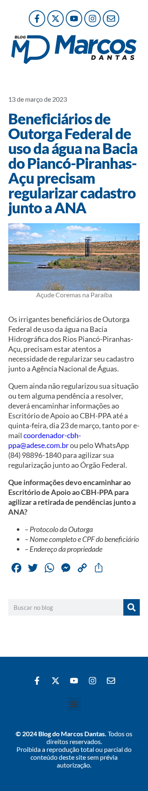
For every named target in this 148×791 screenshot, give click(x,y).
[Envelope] (111, 18)
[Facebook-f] (37, 18)
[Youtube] (74, 18)
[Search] (131, 607)
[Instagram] (92, 18)
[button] (74, 704)
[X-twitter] (55, 18)
